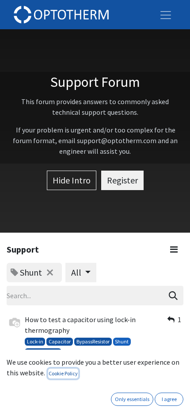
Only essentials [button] (132, 399)
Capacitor (60, 341)
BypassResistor (93, 341)
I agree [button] (169, 399)
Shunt (122, 341)
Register (122, 180)
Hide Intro (72, 180)
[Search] (173, 295)
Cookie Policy (63, 373)
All (77, 272)
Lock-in (35, 341)
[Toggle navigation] (165, 15)
